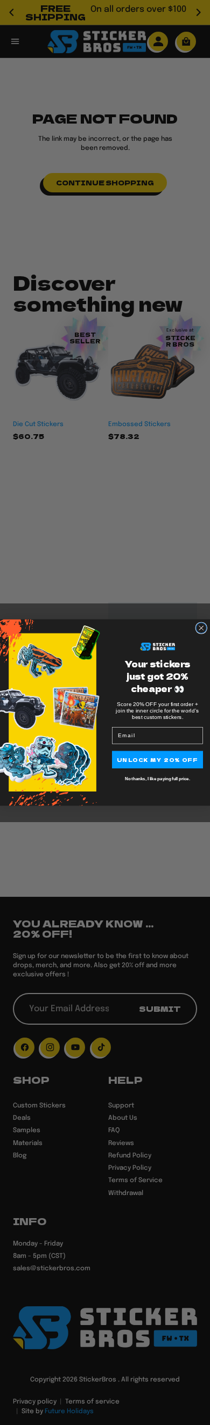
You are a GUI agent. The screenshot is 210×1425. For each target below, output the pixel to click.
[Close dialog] (201, 628)
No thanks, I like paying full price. (157, 778)
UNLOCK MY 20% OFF (157, 759)
